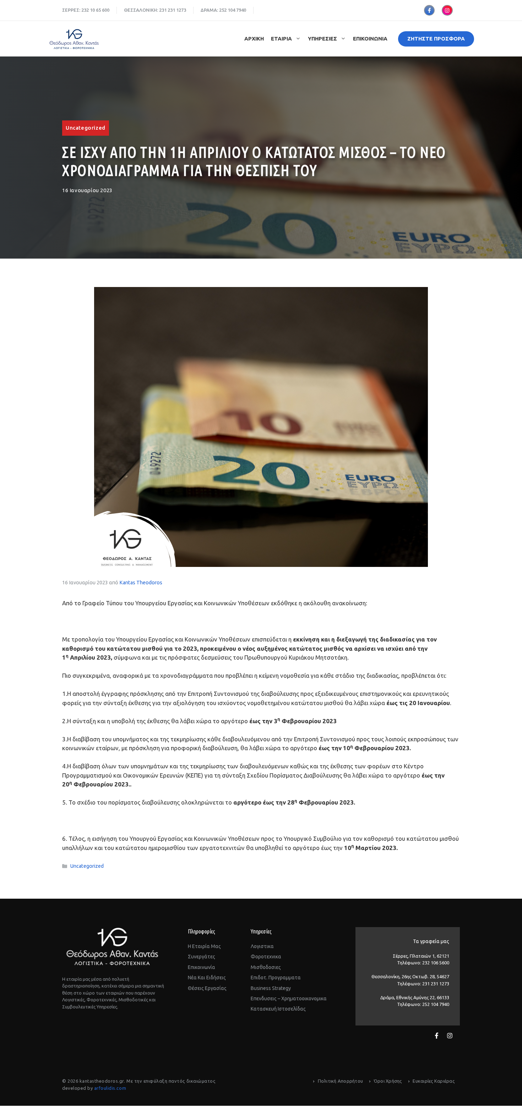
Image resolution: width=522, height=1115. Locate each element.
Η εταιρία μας (204, 946)
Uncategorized (85, 128)
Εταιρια (281, 39)
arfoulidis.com (110, 1088)
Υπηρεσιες (322, 39)
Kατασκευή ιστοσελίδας (278, 1009)
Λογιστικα (262, 946)
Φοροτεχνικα (266, 956)
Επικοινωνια (370, 39)
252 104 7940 (232, 9)
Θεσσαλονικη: (141, 9)
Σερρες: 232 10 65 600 (85, 9)
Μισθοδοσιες (266, 967)
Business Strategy (271, 988)
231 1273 (177, 9)
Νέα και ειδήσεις (207, 977)
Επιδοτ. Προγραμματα (276, 977)
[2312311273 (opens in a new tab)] (167, 9)
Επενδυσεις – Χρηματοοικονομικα (289, 998)
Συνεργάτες (201, 956)
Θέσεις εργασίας (207, 988)
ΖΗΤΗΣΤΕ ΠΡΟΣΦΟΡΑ (436, 39)
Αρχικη (254, 39)
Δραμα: (210, 9)
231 (163, 9)
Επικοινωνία (201, 967)
